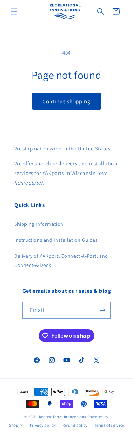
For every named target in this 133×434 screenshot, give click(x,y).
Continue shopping (66, 101)
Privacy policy (43, 425)
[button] (14, 11)
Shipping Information (38, 224)
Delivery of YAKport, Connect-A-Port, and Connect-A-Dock (61, 260)
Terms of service (109, 425)
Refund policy (75, 425)
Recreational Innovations (63, 416)
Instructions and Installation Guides (56, 240)
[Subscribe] (102, 310)
